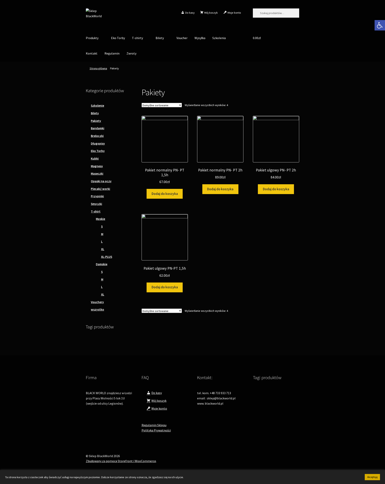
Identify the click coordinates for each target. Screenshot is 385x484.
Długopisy (98, 143)
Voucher (181, 38)
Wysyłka (200, 38)
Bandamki (97, 128)
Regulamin (112, 53)
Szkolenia (219, 38)
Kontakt (91, 53)
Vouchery (97, 302)
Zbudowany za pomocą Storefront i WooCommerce (121, 461)
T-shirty (137, 38)
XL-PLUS (106, 257)
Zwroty (131, 53)
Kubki (95, 158)
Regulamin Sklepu (154, 425)
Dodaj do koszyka (165, 193)
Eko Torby (118, 38)
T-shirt (95, 211)
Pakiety (96, 121)
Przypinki (97, 196)
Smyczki (96, 204)
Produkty (92, 38)
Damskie (101, 264)
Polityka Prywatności (156, 430)
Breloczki (97, 136)
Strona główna (98, 68)
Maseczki (97, 173)
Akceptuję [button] (372, 477)
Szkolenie (97, 105)
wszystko (97, 309)
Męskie (100, 219)
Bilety (160, 38)
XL (102, 249)
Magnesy (97, 166)
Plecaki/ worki (100, 189)
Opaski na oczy (101, 181)
